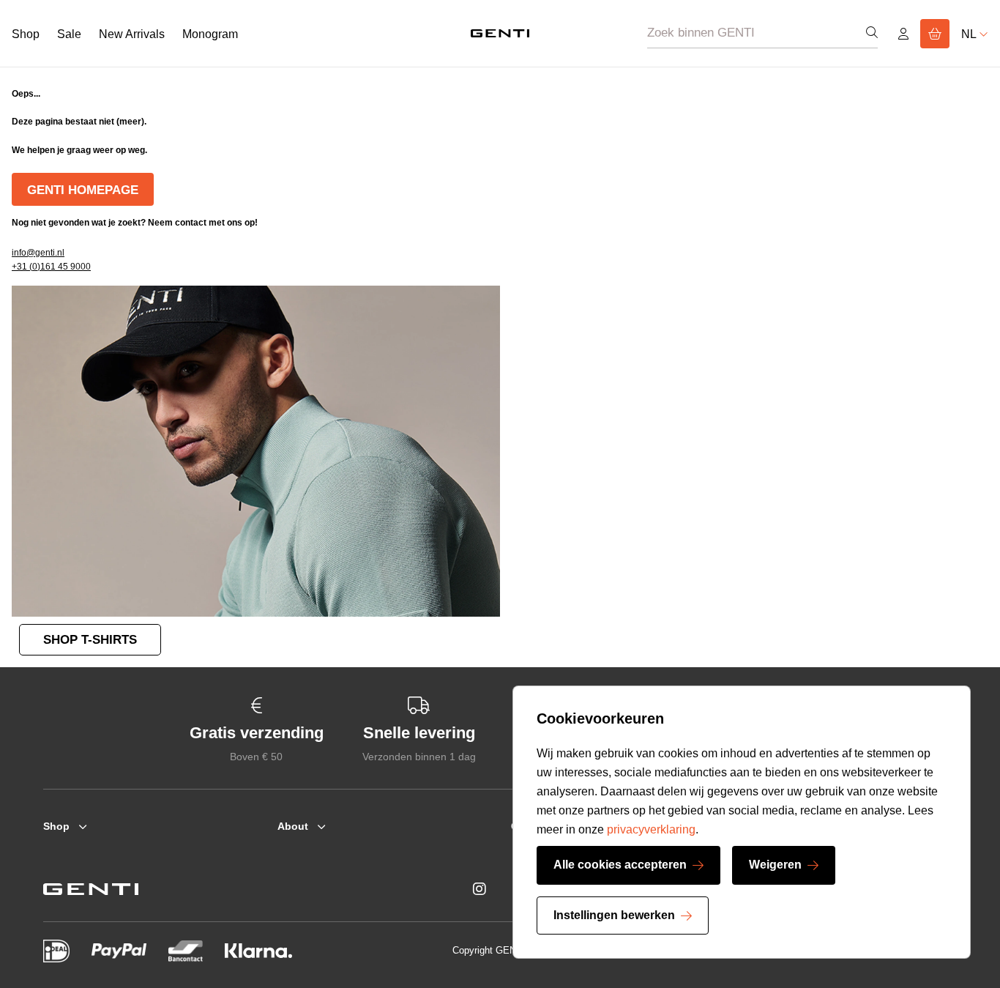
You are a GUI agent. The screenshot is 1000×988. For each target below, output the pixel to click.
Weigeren (775, 864)
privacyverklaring (651, 829)
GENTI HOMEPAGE (82, 190)
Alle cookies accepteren (620, 864)
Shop (26, 34)
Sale (69, 34)
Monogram (210, 34)
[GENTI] (500, 33)
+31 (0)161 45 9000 (51, 266)
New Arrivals (132, 34)
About (292, 826)
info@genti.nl (38, 253)
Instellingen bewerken (614, 915)
